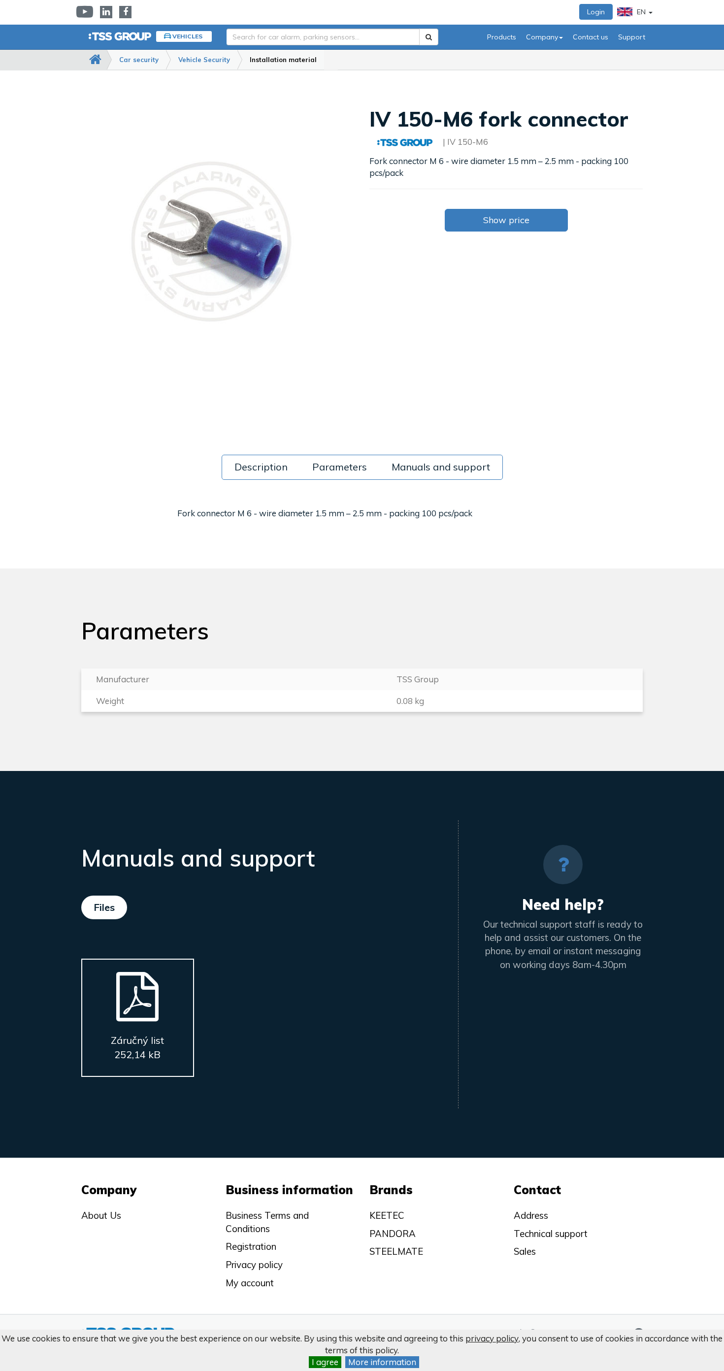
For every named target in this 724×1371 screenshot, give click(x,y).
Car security (139, 60)
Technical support (551, 1233)
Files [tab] (104, 907)
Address (531, 1215)
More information (382, 1362)
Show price (506, 220)
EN (641, 11)
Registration (251, 1246)
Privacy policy (254, 1265)
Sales (525, 1251)
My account (250, 1283)
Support (631, 37)
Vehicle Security (204, 60)
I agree (325, 1362)
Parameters (339, 467)
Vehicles (187, 36)
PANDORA (392, 1233)
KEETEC (386, 1215)
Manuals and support (441, 467)
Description (261, 467)
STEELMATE (396, 1251)
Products (501, 37)
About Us (101, 1215)
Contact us (590, 37)
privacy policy (492, 1338)
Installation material (283, 60)
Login (596, 11)
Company (542, 37)
